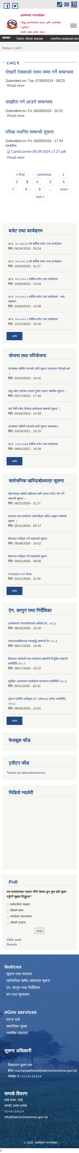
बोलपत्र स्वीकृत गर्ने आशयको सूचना (27, 538)
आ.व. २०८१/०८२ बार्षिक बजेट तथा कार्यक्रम (33, 279)
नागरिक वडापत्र (17, 1033)
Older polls (14, 939)
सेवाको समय (16, 910)
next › (64, 189)
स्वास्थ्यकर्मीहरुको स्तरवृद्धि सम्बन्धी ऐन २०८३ (32, 641)
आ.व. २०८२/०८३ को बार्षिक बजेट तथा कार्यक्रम (34, 261)
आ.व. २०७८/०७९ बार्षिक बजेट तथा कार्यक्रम (33, 444)
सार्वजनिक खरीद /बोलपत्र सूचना (28, 981)
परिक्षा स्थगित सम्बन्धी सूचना (29, 132)
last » (40, 197)
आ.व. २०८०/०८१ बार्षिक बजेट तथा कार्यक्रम (33, 319)
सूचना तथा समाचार (19, 974)
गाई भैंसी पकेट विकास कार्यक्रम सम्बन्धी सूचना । (34, 408)
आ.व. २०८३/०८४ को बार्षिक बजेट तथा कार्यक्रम (34, 243)
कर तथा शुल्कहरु (17, 994)
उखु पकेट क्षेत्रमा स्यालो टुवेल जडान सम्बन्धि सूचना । (37, 391)
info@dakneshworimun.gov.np (26, 1117)
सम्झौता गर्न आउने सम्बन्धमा (28, 102)
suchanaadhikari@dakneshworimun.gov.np (46, 1070)
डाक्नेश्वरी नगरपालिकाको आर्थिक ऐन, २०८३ (32, 623)
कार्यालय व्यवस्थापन (21, 916)
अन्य (14, 336)
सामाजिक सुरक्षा (16, 1026)
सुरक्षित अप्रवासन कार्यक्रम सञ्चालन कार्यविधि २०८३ (37, 681)
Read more (16, 85)
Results (12, 944)
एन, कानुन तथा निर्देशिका (23, 988)
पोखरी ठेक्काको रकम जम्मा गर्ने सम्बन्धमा (39, 72)
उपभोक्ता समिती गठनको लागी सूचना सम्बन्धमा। (33, 426)
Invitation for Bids (20, 574)
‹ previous (43, 174)
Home (6, 48)
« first (20, 174)
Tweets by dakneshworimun (26, 772)
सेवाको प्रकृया (18, 922)
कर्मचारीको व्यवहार (20, 904)
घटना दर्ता (13, 1019)
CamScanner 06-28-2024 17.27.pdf (38, 151)
